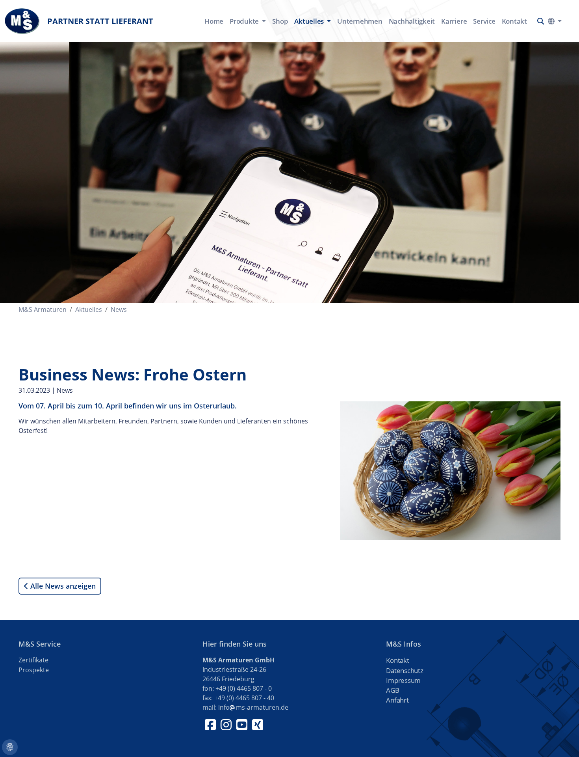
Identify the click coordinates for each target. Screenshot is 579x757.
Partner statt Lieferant (100, 21)
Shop (280, 21)
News (119, 309)
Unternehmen (359, 21)
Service (484, 21)
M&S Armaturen (43, 309)
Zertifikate (33, 660)
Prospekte (34, 670)
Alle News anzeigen (62, 586)
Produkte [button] (245, 21)
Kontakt (514, 21)
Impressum (403, 680)
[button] (540, 21)
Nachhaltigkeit (412, 21)
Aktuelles (88, 309)
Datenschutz (404, 670)
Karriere (454, 21)
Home (213, 21)
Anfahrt (397, 700)
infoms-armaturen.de (253, 707)
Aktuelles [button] (309, 21)
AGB (392, 690)
